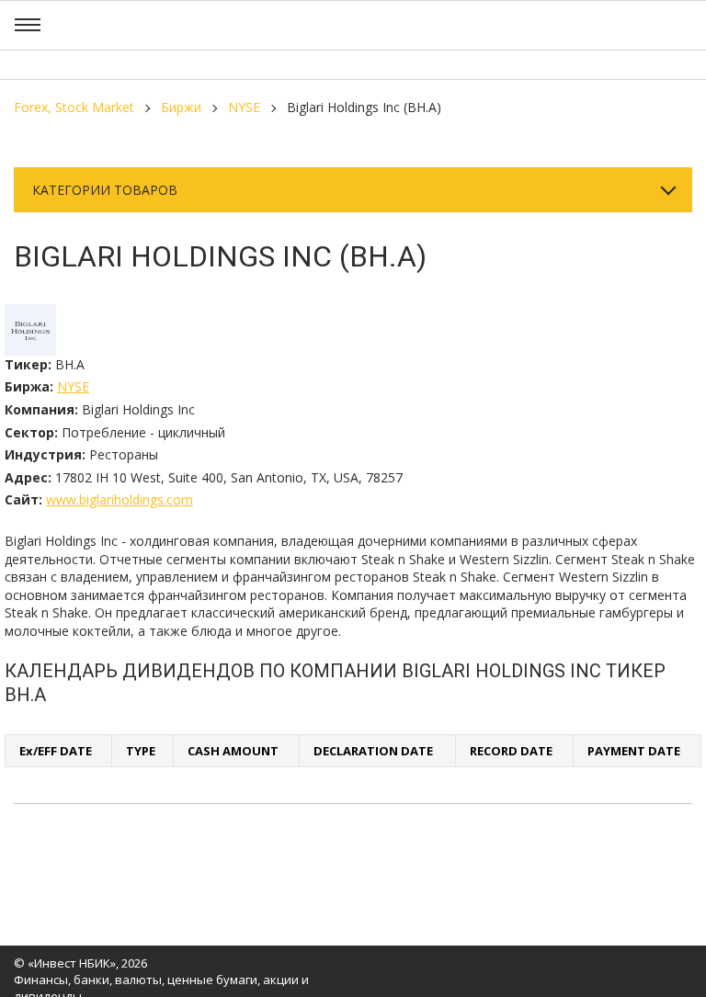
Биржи (181, 107)
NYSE (244, 107)
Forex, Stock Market (74, 107)
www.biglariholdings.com (119, 499)
